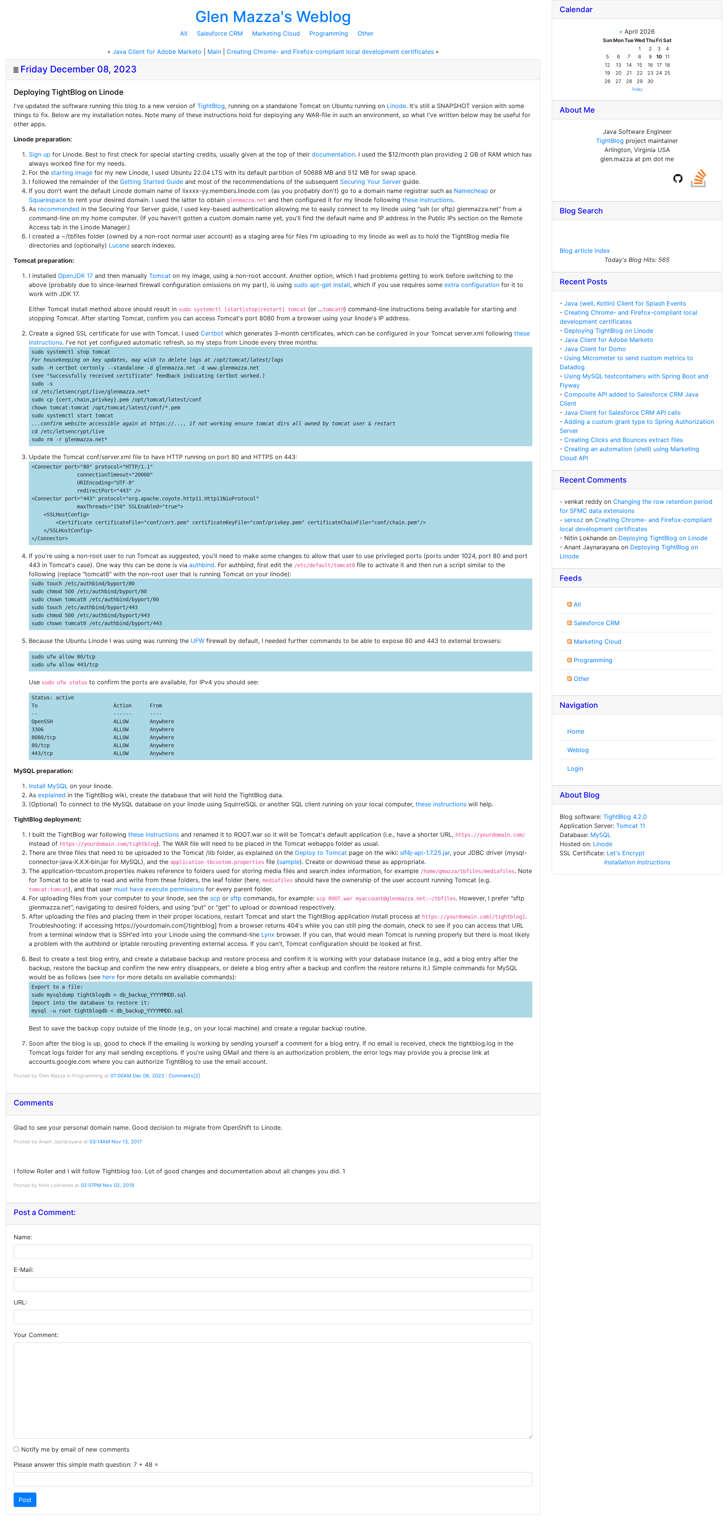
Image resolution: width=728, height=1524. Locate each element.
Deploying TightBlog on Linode (608, 330)
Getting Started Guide (151, 181)
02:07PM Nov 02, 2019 (107, 1185)
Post (25, 1500)
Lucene (119, 245)
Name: (23, 1237)
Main (214, 51)
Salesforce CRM (220, 33)
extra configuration (471, 284)
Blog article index (585, 250)
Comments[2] (184, 1076)
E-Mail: (23, 1269)
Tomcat (160, 275)
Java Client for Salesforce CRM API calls (622, 412)
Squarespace (47, 200)
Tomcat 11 (630, 825)
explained (52, 795)
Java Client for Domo (595, 349)
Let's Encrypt (626, 853)
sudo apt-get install (322, 284)
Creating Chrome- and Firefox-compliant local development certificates (330, 51)
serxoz (574, 520)
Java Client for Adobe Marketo (157, 51)
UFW (197, 640)
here (108, 977)
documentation (333, 154)
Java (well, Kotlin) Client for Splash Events (625, 303)
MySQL (600, 835)
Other (365, 33)
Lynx (268, 934)
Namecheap (471, 190)
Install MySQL (48, 786)
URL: (20, 1302)
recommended (58, 209)
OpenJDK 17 (75, 275)
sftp (236, 898)
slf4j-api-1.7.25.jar (425, 852)
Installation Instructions (637, 862)
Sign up (39, 154)
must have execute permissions (159, 889)
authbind (201, 565)
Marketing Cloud (276, 33)
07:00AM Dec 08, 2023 (137, 1076)
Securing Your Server (370, 181)
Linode (396, 106)
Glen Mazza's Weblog (273, 16)
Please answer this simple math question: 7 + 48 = (86, 1464)
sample (289, 861)
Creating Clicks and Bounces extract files (623, 440)
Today (637, 89)
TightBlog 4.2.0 (625, 816)
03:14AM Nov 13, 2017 (115, 1142)
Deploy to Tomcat (321, 852)
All (183, 33)
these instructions (427, 200)
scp (215, 898)
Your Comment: (36, 1335)
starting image (72, 172)
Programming (328, 33)
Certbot (212, 333)
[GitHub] (677, 178)
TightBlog (211, 106)
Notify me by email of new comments (75, 1449)
